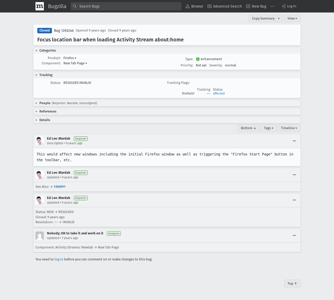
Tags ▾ (268, 128)
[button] (289, 6)
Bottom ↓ (249, 128)
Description (55, 143)
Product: (54, 58)
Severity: (215, 65)
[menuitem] (194, 6)
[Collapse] (294, 141)
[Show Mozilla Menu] (39, 6)
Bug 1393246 (64, 30)
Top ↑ (292, 283)
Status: (55, 83)
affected (219, 93)
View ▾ (292, 18)
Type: (189, 59)
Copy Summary (263, 18)
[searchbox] (126, 6)
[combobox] (126, 6)
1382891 (59, 187)
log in (59, 259)
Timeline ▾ (289, 128)
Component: (51, 63)
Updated (53, 177)
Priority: (187, 65)
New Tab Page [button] (75, 63)
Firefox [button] (69, 58)
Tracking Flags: (178, 83)
